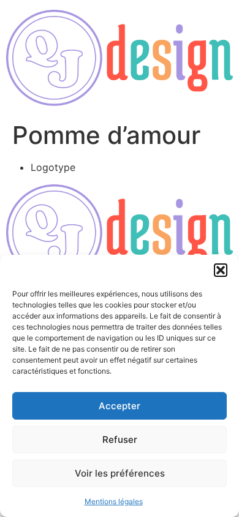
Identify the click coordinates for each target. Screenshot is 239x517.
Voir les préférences (120, 473)
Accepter (119, 406)
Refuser (119, 439)
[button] (220, 270)
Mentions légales (114, 501)
